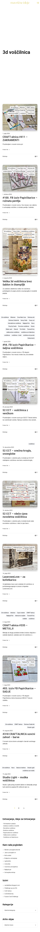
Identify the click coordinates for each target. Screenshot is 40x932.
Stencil (16, 329)
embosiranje (30, 110)
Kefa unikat (7, 855)
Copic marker (21, 612)
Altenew (22, 107)
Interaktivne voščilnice (27, 231)
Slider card (9, 329)
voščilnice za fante (28, 234)
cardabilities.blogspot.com (12, 885)
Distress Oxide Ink (20, 110)
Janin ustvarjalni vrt (10, 852)
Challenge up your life (10, 888)
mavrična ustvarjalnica (11, 866)
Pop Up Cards (12, 326)
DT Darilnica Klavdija (19, 171)
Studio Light (30, 727)
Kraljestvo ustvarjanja (10, 858)
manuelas (7, 864)
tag (33, 386)
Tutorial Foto (30, 329)
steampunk (11, 234)
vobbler (25, 618)
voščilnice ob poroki (28, 335)
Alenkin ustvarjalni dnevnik (12, 850)
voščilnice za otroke (28, 499)
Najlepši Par (26, 323)
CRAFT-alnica (30, 107)
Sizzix (25, 174)
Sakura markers (21, 767)
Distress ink (31, 168)
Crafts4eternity (8, 894)
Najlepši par (7, 869)
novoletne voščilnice (14, 386)
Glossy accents (16, 662)
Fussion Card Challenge (11, 896)
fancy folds (16, 231)
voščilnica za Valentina (27, 332)
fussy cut (31, 320)
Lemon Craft (30, 171)
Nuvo (32, 323)
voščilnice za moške (28, 237)
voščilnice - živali (16, 335)
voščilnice (23, 113)
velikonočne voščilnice (12, 332)
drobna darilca (7, 171)
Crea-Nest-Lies (21, 168)
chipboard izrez (17, 547)
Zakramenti (31, 113)
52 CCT (15, 381)
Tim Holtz (22, 329)
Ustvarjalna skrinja (9, 872)
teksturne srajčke (13, 113)
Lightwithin (7, 861)
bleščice (32, 484)
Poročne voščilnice (23, 326)
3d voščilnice (14, 107)
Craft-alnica (7, 891)
